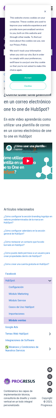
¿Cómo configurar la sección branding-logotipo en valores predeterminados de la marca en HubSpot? (28, 219)
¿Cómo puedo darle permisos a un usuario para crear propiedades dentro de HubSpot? (27, 254)
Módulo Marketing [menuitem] (18, 293)
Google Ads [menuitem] (11, 327)
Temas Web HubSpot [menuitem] (16, 333)
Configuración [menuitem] (16, 287)
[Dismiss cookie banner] (45, 12)
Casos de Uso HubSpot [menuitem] (21, 307)
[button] (49, 281)
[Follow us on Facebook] (49, 369)
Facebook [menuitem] (10, 273)
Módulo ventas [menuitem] (17, 320)
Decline (28, 86)
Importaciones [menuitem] (16, 313)
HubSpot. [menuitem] (10, 280)
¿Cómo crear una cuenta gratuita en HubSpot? (26, 264)
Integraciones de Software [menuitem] (19, 340)
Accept (28, 77)
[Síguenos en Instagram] (49, 376)
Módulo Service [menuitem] (17, 300)
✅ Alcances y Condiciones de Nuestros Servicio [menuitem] (21, 349)
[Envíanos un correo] (49, 390)
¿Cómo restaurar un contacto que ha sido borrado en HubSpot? (24, 243)
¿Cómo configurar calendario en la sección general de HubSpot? (24, 232)
